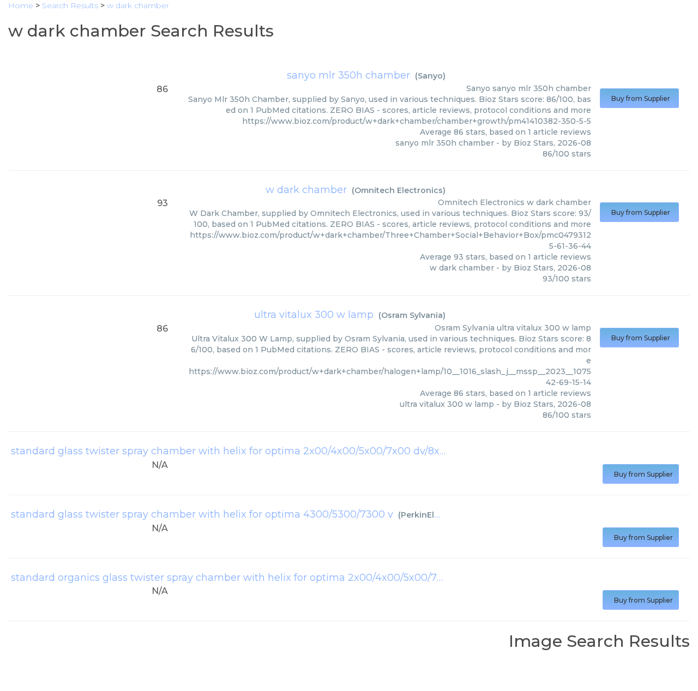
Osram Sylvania (412, 315)
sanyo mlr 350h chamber (348, 75)
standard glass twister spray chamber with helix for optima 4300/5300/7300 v (202, 514)
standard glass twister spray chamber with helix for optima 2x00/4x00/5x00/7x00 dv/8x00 (232, 451)
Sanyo (430, 76)
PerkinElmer (425, 515)
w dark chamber (306, 190)
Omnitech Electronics (398, 190)
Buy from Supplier (639, 98)
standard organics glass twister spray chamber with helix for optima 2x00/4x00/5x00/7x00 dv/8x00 (254, 578)
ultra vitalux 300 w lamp (314, 315)
